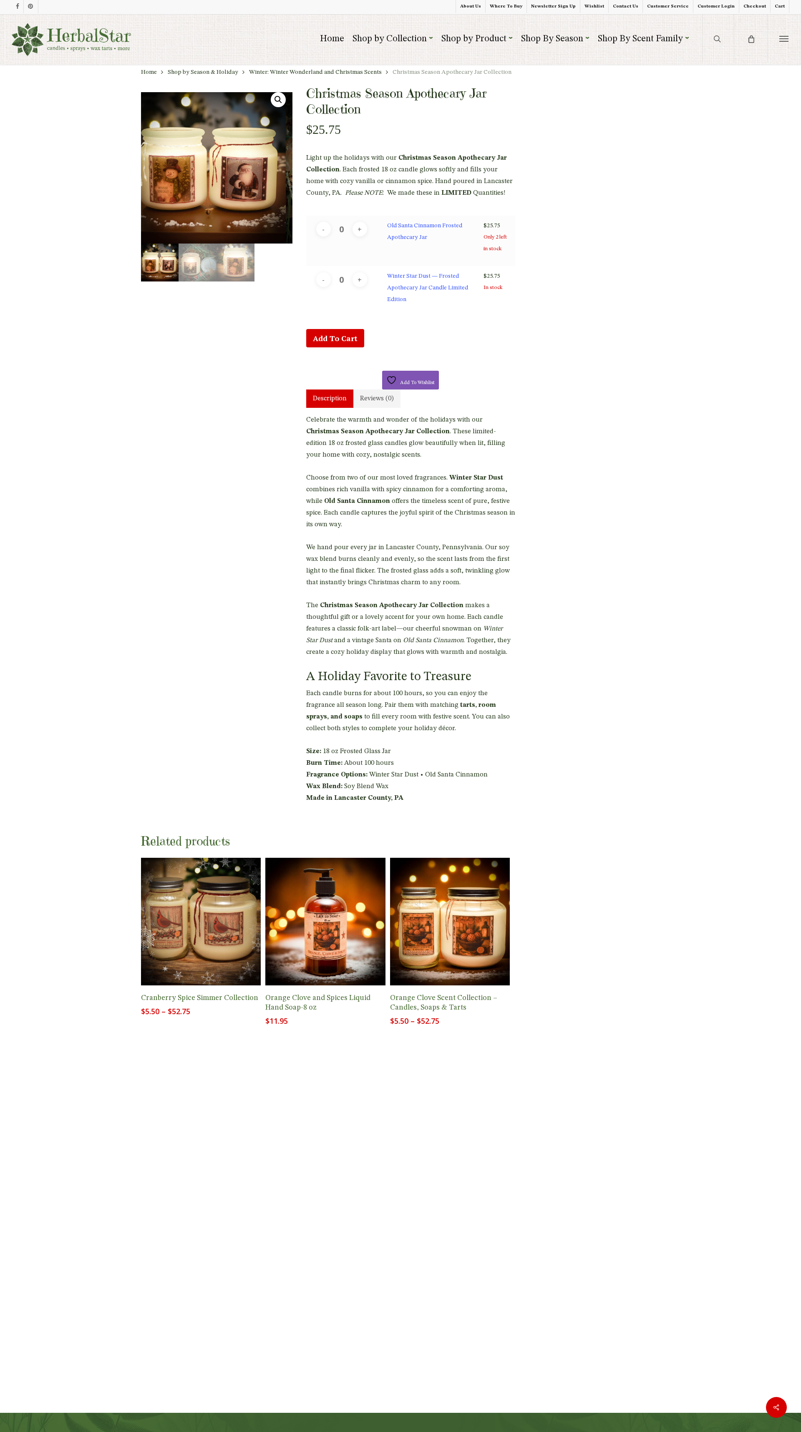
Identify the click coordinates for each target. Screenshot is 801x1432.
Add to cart (335, 338)
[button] (784, 39)
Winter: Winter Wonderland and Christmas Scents (315, 72)
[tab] (329, 398)
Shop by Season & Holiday (203, 72)
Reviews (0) (377, 398)
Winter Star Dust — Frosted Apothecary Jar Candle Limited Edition (427, 287)
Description (330, 398)
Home (149, 72)
